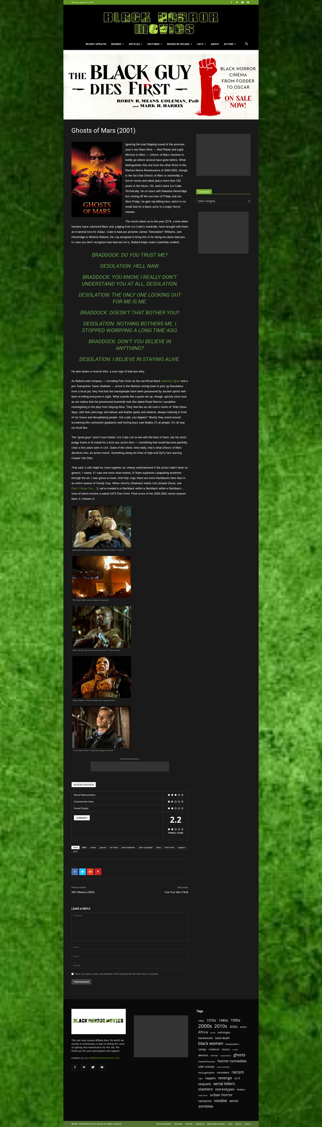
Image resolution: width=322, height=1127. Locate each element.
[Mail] (236, 2)
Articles (134, 44)
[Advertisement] (130, 767)
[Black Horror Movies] (161, 21)
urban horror (221, 1094)
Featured (153, 44)
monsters (223, 1072)
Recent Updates (96, 44)
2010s (220, 1026)
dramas (214, 1055)
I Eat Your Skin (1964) (176, 892)
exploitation (225, 1055)
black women (210, 1043)
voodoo (220, 1100)
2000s (84, 847)
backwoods (205, 1038)
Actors (228, 44)
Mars (158, 847)
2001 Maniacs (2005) (82, 892)
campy (202, 1049)
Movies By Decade (178, 44)
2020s (234, 1026)
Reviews (116, 44)
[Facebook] (231, 2)
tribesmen (203, 1095)
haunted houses (206, 1061)
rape (200, 1078)
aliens (212, 1032)
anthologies (224, 1032)
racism (238, 1072)
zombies (205, 1106)
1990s (235, 1020)
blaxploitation (232, 1044)
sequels (204, 1084)
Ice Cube (114, 847)
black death (222, 1038)
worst (233, 1101)
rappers (181, 847)
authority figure (170, 381)
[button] (247, 44)
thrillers (241, 1089)
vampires (205, 1101)
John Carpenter (146, 847)
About (215, 44)
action (93, 847)
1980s (223, 1020)
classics (226, 1049)
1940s (201, 1020)
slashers (205, 1089)
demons (203, 1055)
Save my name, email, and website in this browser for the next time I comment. (117, 973)
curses (235, 1049)
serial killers (224, 1083)
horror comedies (232, 1061)
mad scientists (223, 1067)
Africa (203, 1032)
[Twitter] (242, 2)
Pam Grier (169, 847)
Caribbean (213, 1049)
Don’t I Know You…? (84, 488)
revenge (225, 1078)
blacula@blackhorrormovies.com (102, 1057)
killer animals (206, 1067)
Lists (200, 44)
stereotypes (224, 1089)
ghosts (103, 847)
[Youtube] (248, 2)
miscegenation (206, 1072)
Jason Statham (128, 847)
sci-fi (75, 851)
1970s (211, 1020)
